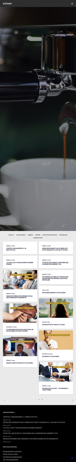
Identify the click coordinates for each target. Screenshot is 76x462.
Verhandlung (63, 235)
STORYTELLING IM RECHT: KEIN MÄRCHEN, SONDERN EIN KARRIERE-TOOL (55, 263)
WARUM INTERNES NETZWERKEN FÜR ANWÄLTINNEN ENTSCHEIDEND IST (19, 296)
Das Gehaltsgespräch (10, 460)
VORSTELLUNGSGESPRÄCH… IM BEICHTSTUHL (20, 417)
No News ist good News (50, 356)
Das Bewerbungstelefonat (12, 457)
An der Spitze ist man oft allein (53, 324)
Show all (11, 235)
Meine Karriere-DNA (10, 454)
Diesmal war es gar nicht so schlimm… (19, 363)
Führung (37, 235)
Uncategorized (21, 235)
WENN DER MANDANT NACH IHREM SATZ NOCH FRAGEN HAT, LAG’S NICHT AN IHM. (55, 249)
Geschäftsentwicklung (49, 235)
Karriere (30, 235)
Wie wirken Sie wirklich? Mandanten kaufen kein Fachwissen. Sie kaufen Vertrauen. (55, 278)
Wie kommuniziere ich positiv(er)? (54, 292)
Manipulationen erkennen (12, 451)
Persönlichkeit (38, 237)
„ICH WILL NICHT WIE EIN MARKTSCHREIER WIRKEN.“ (22, 428)
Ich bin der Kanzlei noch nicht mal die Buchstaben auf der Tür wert (19, 330)
